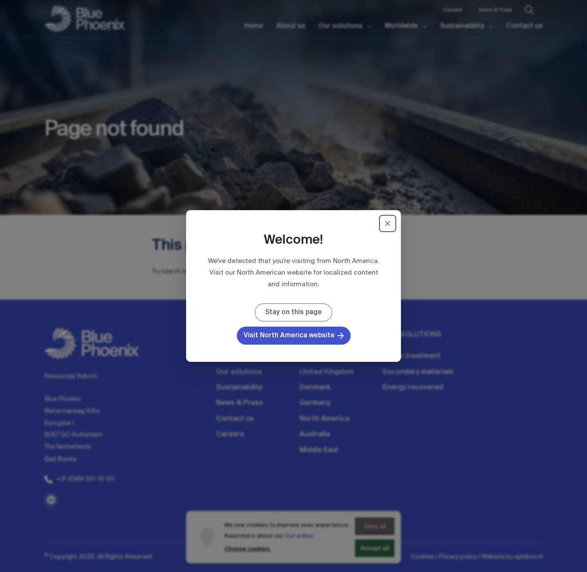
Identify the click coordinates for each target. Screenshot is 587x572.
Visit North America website (289, 335)
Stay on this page (293, 312)
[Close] (387, 223)
